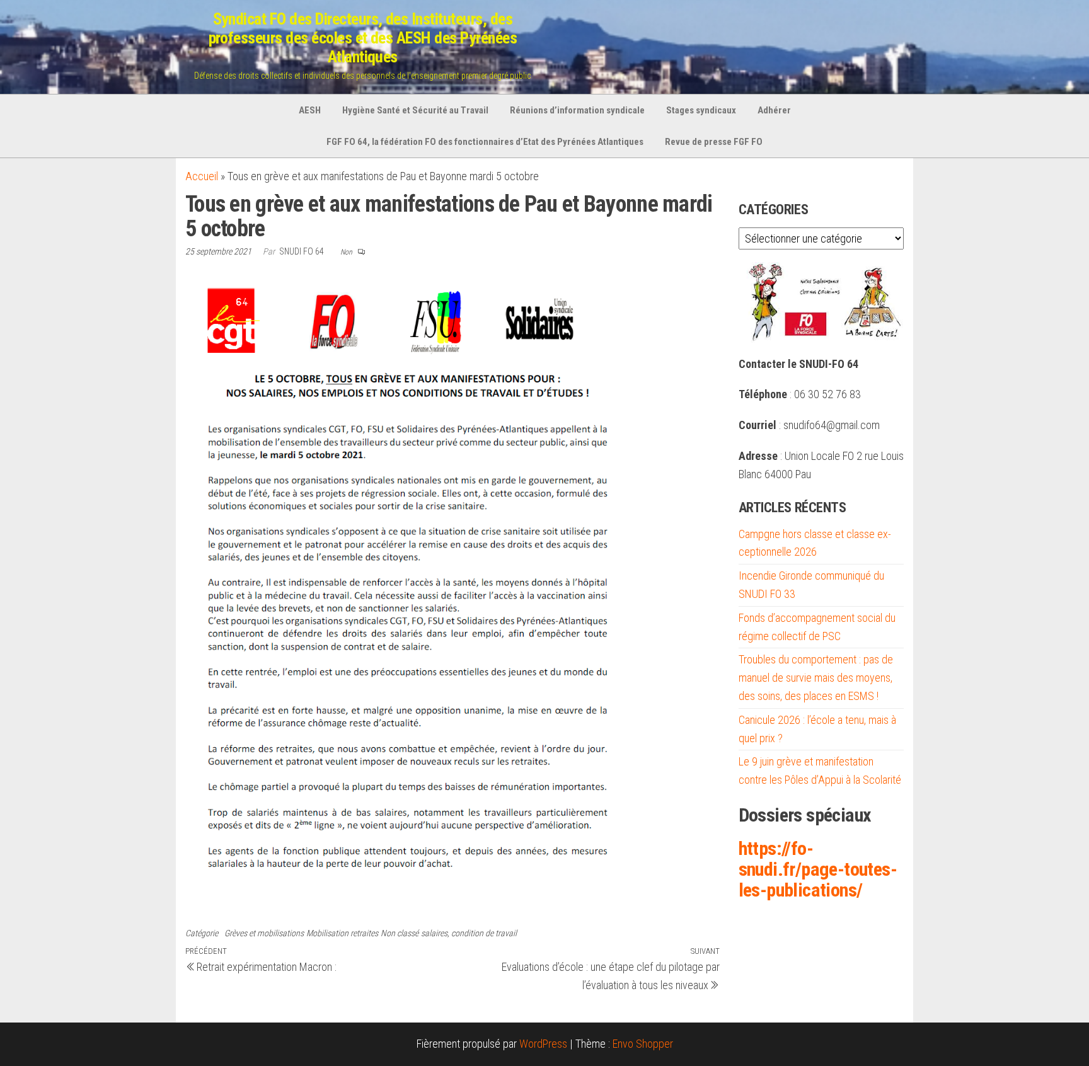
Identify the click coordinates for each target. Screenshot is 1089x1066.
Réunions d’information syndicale (577, 110)
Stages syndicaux (701, 110)
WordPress (543, 1043)
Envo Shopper (643, 1043)
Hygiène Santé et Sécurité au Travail (415, 110)
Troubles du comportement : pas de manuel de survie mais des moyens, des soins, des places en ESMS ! (816, 677)
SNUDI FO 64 (302, 251)
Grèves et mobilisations (264, 933)
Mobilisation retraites (342, 933)
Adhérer (774, 110)
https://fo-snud (818, 869)
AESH (310, 110)
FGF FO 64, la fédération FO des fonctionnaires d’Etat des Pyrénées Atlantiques (484, 141)
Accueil (201, 176)
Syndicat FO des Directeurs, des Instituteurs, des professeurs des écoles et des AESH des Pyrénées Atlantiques (363, 37)
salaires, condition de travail (469, 933)
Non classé (399, 933)
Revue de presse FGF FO (714, 141)
